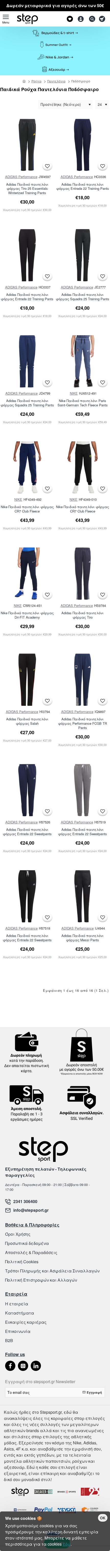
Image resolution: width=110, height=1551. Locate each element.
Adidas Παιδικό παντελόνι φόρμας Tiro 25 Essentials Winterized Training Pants (27, 188)
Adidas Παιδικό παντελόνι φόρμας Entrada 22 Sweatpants (27, 832)
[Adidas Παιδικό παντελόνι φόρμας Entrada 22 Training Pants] (83, 145)
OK (102, 1517)
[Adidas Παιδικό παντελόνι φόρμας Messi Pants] (83, 896)
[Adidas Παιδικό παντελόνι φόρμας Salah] (27, 680)
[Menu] (6, 19)
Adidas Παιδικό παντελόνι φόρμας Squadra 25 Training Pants (82, 297)
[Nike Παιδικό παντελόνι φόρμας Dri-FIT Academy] (27, 574)
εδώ (67, 1544)
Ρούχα (36, 81)
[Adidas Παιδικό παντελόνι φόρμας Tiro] (83, 574)
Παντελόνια (56, 81)
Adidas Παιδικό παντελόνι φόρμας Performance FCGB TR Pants (82, 723)
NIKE (74, 393)
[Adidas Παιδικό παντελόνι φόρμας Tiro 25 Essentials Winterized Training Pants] (27, 145)
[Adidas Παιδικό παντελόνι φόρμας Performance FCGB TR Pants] (83, 680)
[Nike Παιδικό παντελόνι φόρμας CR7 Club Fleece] (27, 467)
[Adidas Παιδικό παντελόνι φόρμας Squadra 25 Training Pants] (83, 255)
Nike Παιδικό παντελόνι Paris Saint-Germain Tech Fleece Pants (83, 403)
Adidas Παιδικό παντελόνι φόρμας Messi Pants (82, 938)
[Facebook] (10, 1366)
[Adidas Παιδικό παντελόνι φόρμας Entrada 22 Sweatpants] (27, 790)
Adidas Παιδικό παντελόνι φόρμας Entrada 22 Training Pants (82, 186)
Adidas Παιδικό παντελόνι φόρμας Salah (27, 721)
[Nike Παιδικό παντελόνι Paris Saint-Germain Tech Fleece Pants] (83, 361)
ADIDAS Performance (21, 176)
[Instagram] (23, 1366)
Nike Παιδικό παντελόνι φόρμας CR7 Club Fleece (27, 509)
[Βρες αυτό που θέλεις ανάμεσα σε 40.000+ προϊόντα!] (91, 19)
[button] (47, 166)
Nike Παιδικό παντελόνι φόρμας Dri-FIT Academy (27, 615)
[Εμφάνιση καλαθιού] (103, 19)
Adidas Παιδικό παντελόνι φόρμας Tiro (82, 615)
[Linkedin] (36, 1366)
